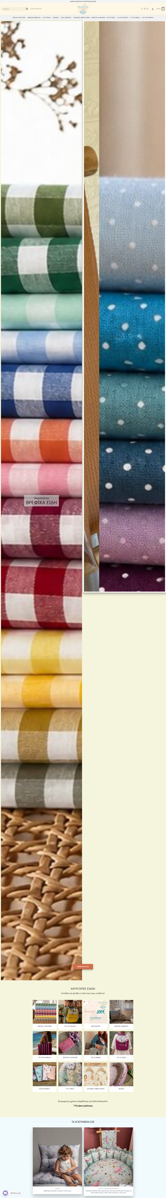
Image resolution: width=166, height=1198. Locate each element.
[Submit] (27, 9)
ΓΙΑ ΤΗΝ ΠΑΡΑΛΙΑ (147, 17)
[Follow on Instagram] (145, 9)
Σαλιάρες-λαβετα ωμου (82, 17)
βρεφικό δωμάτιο (34, 17)
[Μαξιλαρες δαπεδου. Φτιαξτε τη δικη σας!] (57, 1157)
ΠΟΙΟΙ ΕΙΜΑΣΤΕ (36, 9)
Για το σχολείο (122, 17)
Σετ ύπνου (47, 17)
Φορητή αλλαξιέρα (98, 17)
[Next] (161, 306)
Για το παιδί (111, 17)
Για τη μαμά (135, 17)
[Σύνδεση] (153, 9)
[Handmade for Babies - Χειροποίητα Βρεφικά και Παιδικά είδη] (83, 9)
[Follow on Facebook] (142, 9)
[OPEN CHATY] (5, 1193)
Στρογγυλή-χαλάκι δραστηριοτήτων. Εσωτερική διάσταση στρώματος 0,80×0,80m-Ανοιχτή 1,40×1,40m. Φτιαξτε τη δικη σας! (109, 1192)
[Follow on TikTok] (147, 9)
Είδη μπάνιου (66, 17)
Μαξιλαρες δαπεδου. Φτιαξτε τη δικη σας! (57, 1191)
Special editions (19, 17)
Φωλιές (55, 17)
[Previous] (88, 306)
